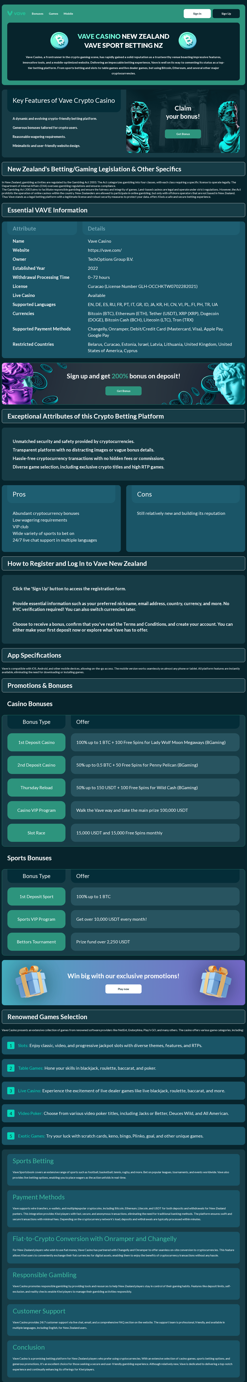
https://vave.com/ (105, 250)
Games (53, 13)
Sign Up (226, 13)
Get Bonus (183, 134)
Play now (123, 989)
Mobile (68, 13)
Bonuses (37, 13)
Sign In (197, 13)
